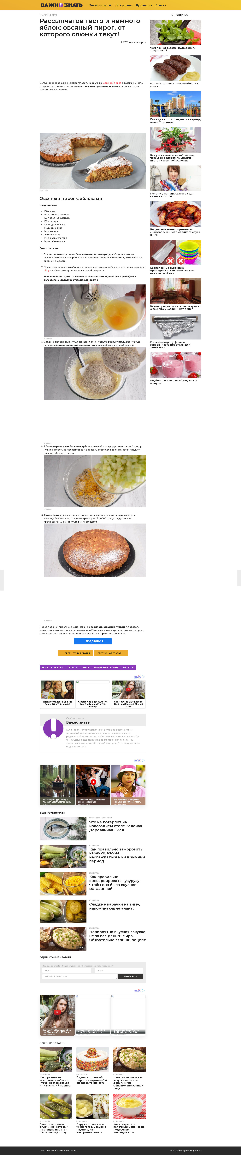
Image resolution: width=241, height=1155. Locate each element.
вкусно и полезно (52, 667)
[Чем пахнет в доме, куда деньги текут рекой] (175, 32)
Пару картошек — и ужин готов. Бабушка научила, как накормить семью (91, 1128)
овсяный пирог (112, 83)
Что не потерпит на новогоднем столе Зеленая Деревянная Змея (115, 826)
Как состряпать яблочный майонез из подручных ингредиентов (128, 1128)
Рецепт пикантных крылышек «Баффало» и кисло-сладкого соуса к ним (175, 232)
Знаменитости (100, 5)
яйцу (47, 270)
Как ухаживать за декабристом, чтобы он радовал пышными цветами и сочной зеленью (172, 158)
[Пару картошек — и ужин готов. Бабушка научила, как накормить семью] (92, 1106)
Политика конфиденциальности (58, 1151)
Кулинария (144, 5)
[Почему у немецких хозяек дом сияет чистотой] (175, 178)
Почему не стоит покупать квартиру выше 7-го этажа (175, 121)
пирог (85, 667)
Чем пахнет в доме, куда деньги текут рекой (173, 49)
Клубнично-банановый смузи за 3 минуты (173, 382)
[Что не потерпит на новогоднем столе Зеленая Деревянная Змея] (63, 828)
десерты (73, 667)
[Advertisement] (93, 113)
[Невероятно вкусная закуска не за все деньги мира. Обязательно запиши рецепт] (63, 939)
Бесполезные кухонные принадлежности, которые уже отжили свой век (172, 271)
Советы (161, 5)
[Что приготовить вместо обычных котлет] (175, 68)
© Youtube (44, 191)
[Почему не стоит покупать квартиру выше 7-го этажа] (175, 104)
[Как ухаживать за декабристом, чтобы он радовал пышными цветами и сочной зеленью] (175, 140)
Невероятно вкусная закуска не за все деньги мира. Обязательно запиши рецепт (117, 936)
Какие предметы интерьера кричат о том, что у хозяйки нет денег (175, 308)
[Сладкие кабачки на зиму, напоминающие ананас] (63, 911)
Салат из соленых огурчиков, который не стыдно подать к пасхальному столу (54, 1128)
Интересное (123, 5)
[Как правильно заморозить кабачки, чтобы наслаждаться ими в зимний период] (63, 856)
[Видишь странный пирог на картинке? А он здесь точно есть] (92, 1059)
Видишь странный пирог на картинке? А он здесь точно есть (91, 1080)
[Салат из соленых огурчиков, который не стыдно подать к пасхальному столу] (56, 1106)
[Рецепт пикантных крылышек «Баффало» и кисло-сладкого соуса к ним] (175, 214)
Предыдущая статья (77, 653)
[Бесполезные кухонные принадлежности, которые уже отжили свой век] (175, 252)
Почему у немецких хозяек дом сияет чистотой (172, 195)
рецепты (128, 667)
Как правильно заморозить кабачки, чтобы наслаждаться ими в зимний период (117, 855)
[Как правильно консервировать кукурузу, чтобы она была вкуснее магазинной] (63, 884)
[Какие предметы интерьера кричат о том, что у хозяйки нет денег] (175, 291)
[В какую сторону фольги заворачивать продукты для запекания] (175, 326)
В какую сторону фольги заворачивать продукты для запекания (170, 345)
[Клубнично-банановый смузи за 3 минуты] (175, 365)
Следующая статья (109, 653)
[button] (199, 5)
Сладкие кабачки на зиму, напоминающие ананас (114, 906)
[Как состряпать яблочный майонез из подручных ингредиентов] (129, 1106)
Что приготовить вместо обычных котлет (174, 85)
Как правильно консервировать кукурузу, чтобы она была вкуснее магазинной (114, 883)
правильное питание (106, 667)
